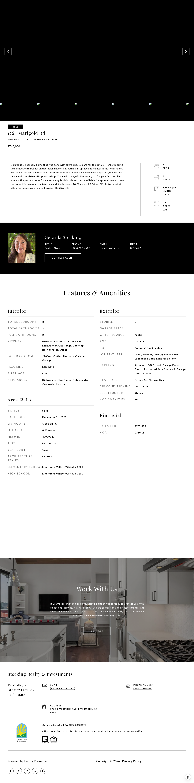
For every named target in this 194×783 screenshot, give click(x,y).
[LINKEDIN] (27, 771)
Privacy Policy (132, 761)
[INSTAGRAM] (19, 771)
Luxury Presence (35, 761)
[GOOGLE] (43, 771)
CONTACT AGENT (63, 257)
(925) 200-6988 (81, 247)
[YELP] (35, 771)
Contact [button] (97, 631)
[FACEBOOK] (11, 771)
